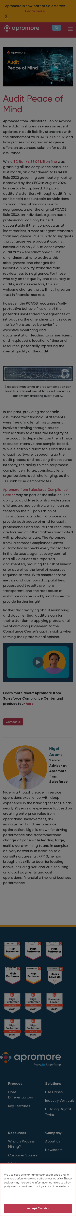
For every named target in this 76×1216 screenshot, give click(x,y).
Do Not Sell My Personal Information (38, 1197)
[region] (38, 1189)
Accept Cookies (38, 1208)
